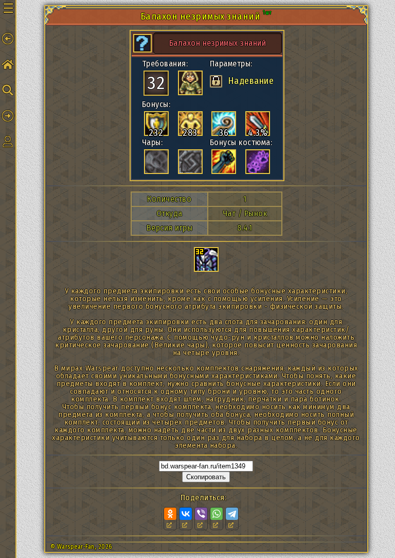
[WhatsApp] (216, 514)
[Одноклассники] (170, 514)
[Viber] (201, 514)
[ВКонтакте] (185, 514)
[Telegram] (232, 514)
